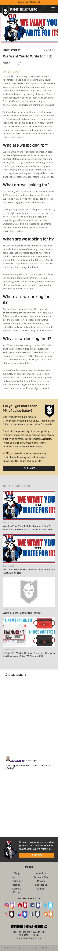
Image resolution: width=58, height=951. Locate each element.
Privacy (41, 881)
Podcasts (16, 881)
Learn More (29, 468)
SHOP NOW (37, 855)
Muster (41, 889)
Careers (16, 889)
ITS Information (11, 50)
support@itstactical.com (29, 938)
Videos (17, 877)
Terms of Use (41, 877)
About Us (41, 873)
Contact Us (41, 885)
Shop (17, 873)
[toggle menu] (53, 8)
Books (16, 885)
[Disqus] (29, 715)
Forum (16, 892)
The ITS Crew (12, 72)
